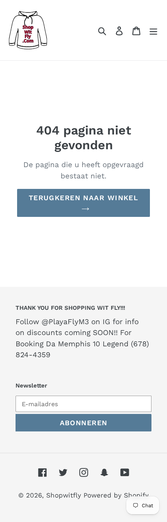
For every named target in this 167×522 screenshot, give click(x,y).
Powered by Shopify (116, 495)
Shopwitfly (65, 495)
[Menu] (153, 30)
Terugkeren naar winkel (84, 198)
